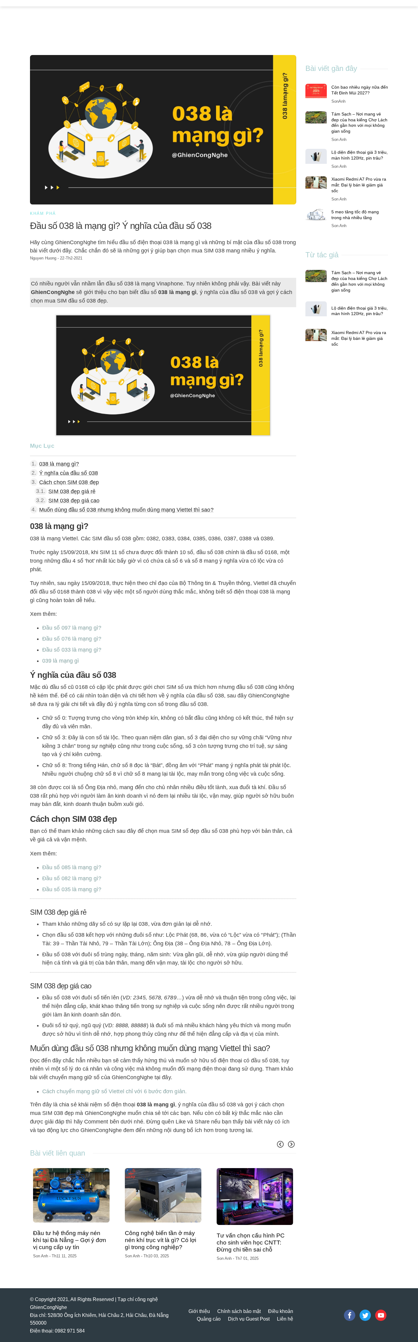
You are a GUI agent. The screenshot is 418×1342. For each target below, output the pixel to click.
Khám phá (43, 213)
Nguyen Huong (43, 258)
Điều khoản (280, 1311)
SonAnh (338, 101)
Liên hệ (285, 1319)
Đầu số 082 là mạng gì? (71, 878)
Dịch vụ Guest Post (249, 1319)
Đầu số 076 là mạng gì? (71, 639)
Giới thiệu (199, 1311)
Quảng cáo (209, 1319)
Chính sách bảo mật (239, 1311)
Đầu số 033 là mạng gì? (71, 650)
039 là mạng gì (60, 661)
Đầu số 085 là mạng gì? (71, 867)
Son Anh (41, 1256)
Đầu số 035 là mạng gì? (71, 889)
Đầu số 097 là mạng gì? (71, 628)
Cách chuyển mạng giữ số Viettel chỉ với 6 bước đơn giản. (114, 1091)
